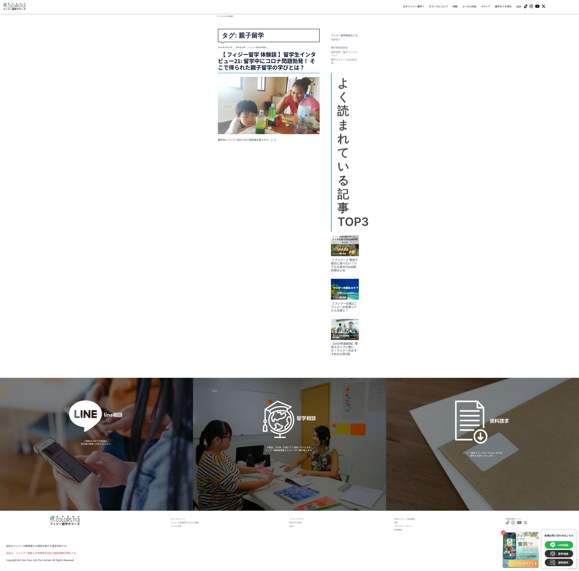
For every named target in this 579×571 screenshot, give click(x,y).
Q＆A (291, 526)
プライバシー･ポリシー (403, 526)
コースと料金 (469, 6)
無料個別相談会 (339, 47)
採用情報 (398, 529)
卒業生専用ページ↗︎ (514, 519)
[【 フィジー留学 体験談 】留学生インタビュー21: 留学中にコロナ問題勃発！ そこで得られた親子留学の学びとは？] (269, 105)
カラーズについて (438, 6)
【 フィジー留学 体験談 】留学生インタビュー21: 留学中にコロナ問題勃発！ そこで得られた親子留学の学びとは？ (267, 60)
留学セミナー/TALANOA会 (344, 61)
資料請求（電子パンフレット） (344, 53)
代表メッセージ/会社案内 (404, 519)
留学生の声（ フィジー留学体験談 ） (252, 47)
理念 (396, 522)
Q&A (518, 6)
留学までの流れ (503, 6)
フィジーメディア (296, 519)
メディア (485, 6)
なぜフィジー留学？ (413, 6)
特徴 (455, 6)
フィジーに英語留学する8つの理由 (185, 522)
